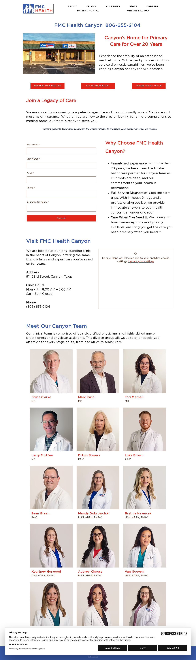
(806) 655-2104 (38, 306)
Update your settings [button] (141, 261)
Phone (31, 188)
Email (30, 173)
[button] (72, 6)
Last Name (33, 159)
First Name (33, 145)
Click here (67, 129)
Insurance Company (38, 202)
